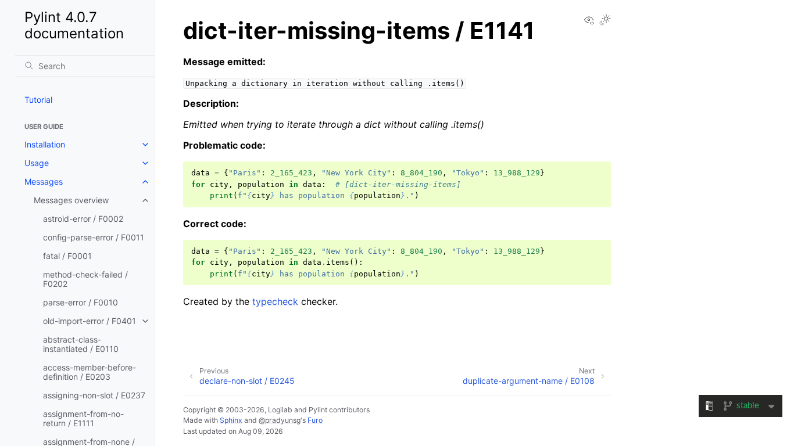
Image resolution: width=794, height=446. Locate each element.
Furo (315, 420)
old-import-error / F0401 (89, 321)
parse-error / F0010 (80, 302)
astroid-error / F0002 (83, 219)
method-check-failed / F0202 (85, 279)
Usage (36, 163)
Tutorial (38, 100)
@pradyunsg (280, 420)
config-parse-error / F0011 (93, 237)
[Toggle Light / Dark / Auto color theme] (605, 20)
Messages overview (71, 200)
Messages (43, 181)
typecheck (275, 301)
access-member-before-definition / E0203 (89, 372)
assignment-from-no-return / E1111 (83, 418)
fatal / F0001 (67, 256)
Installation (44, 144)
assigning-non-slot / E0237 (94, 395)
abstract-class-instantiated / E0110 (81, 344)
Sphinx (231, 420)
